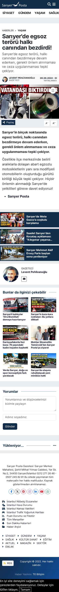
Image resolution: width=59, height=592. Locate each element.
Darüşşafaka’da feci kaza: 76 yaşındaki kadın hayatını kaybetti (15, 345)
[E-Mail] (24, 279)
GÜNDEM (24, 13)
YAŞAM (40, 13)
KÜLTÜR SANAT (28, 539)
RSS (9, 563)
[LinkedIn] (35, 491)
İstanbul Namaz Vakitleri (20, 508)
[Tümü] (54, 445)
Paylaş (10, 122)
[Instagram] (29, 491)
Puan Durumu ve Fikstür (21, 515)
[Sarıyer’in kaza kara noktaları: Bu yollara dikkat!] (43, 304)
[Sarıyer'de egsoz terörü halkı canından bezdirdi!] (29, 101)
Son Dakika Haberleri (19, 523)
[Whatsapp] (47, 491)
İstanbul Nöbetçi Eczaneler (22, 501)
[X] (17, 491)
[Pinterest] (23, 491)
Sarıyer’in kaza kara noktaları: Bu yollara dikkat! (42, 317)
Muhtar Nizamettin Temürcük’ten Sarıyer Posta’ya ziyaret (43, 345)
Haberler (8, 30)
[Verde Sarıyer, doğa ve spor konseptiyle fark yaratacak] (15, 360)
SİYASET (8, 13)
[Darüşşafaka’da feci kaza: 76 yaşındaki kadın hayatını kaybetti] (15, 332)
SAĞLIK (54, 13)
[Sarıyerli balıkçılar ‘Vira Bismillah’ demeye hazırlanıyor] (15, 304)
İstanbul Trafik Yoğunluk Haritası (25, 512)
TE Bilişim (38, 574)
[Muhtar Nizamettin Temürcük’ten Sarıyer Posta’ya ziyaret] (43, 332)
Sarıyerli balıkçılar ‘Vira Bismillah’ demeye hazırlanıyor (14, 317)
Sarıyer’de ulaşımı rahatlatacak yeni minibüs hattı (41, 373)
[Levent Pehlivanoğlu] (11, 274)
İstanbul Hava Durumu (19, 505)
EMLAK (9, 546)
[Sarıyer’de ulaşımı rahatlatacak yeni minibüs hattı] (43, 360)
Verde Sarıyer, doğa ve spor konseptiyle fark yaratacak (15, 373)
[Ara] (49, 4)
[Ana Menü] (54, 4)
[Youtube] (41, 491)
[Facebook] (11, 491)
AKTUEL (10, 543)
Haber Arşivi (14, 526)
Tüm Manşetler (15, 519)
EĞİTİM (47, 539)
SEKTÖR (41, 543)
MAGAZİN (25, 543)
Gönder (10, 426)
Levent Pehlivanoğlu (34, 272)
